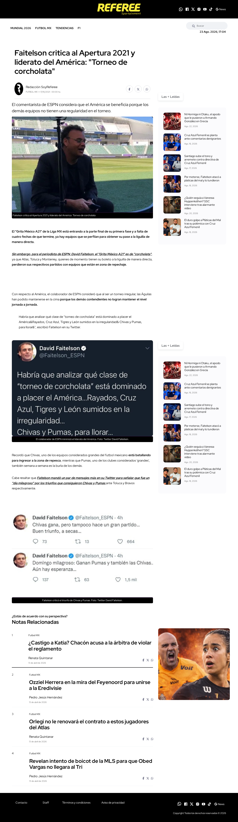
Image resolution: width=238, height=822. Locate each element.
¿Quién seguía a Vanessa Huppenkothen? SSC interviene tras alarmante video (199, 203)
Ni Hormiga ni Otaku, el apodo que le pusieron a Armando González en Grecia (202, 117)
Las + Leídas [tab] (171, 97)
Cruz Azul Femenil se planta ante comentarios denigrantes (202, 136)
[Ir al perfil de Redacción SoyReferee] (18, 88)
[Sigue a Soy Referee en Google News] (220, 9)
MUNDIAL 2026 (20, 28)
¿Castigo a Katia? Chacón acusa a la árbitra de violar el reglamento (90, 645)
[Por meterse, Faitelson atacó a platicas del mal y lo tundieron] (172, 184)
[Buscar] (193, 26)
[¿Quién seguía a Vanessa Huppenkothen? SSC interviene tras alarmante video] (172, 205)
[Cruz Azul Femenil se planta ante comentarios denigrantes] (172, 142)
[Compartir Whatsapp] (146, 88)
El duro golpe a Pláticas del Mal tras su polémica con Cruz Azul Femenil (202, 223)
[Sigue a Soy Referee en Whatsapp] (181, 9)
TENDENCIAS (65, 28)
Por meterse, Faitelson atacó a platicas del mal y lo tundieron (202, 178)
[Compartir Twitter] (138, 88)
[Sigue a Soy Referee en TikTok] (211, 9)
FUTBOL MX (43, 28)
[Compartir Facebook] (129, 88)
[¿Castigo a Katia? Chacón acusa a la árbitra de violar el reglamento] (194, 664)
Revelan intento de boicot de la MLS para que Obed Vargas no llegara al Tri (90, 763)
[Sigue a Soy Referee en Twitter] (193, 9)
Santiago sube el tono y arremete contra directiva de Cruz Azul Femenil (201, 159)
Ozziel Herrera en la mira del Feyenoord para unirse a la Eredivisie (89, 685)
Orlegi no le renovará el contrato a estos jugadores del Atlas (89, 724)
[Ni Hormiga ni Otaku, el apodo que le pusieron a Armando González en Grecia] (172, 121)
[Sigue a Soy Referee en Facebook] (187, 9)
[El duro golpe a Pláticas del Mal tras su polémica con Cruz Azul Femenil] (172, 227)
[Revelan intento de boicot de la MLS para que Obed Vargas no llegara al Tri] (194, 782)
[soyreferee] (119, 9)
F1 (79, 28)
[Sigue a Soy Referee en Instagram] (199, 9)
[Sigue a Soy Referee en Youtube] (205, 9)
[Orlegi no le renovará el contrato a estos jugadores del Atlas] (194, 742)
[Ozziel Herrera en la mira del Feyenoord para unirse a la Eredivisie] (194, 703)
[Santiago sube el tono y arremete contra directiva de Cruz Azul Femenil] (172, 163)
